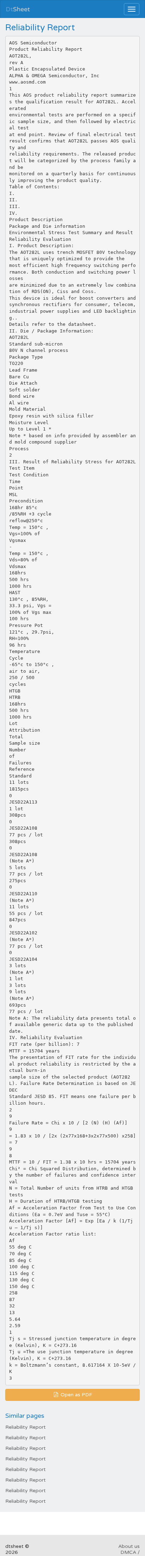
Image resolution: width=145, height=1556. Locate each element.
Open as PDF (75, 1395)
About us (129, 1546)
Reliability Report (25, 1427)
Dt (18, 9)
